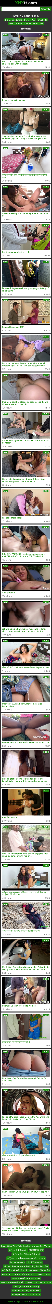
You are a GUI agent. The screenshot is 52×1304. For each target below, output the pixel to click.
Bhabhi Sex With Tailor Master (15, 1246)
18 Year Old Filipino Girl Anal (26, 1254)
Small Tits (42, 20)
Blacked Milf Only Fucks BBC (26, 1290)
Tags (17, 1301)
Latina (19, 20)
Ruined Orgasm (17, 1262)
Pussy (19, 23)
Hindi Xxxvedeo (34, 1262)
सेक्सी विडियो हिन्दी (36, 1250)
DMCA (25, 1301)
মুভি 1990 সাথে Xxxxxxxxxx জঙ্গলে (36, 1274)
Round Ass (38, 23)
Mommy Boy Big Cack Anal (17, 1266)
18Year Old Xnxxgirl (17, 1250)
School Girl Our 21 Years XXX (26, 1294)
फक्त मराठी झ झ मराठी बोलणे (12, 1282)
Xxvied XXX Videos (11, 1274)
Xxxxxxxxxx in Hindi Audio (38, 1282)
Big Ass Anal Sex (40, 1266)
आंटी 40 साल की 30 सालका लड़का (26, 1278)
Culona (27, 23)
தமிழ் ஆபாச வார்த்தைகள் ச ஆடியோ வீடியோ (26, 1258)
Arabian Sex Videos (41, 1246)
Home (10, 1301)
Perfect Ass (29, 20)
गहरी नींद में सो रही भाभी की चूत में (14, 1270)
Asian (11, 23)
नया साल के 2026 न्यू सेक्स (39, 1270)
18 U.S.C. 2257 (37, 1301)
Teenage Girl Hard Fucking (26, 1286)
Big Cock (9, 20)
